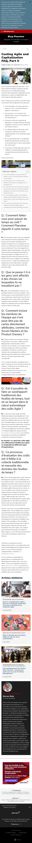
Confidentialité (22, 832)
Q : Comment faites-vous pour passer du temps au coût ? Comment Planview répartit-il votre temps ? (16, 176)
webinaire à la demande (12, 566)
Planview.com (9, 31)
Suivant (16, 799)
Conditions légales (11, 832)
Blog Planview (16, 36)
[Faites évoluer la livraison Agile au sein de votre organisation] (16, 623)
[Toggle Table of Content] (27, 171)
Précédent (16, 792)
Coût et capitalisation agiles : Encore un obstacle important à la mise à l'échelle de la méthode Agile (14, 603)
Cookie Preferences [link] (16, 835)
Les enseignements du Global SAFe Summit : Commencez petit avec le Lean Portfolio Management (14, 669)
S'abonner (16, 824)
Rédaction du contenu (10, 807)
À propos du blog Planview (9, 805)
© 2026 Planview (16, 830)
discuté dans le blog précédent (10, 433)
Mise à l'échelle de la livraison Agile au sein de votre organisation (14, 635)
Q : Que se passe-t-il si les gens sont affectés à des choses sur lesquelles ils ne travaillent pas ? (15, 183)
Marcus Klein (24, 65)
